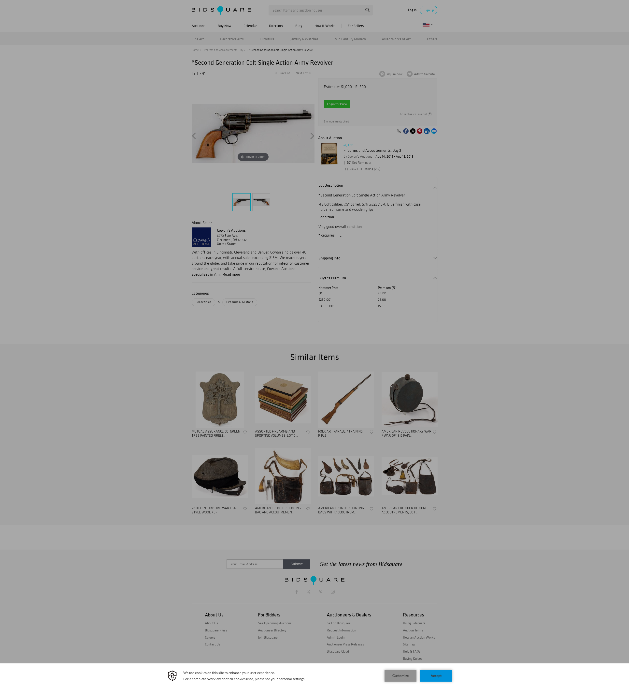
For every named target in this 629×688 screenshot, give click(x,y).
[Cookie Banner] (314, 675)
